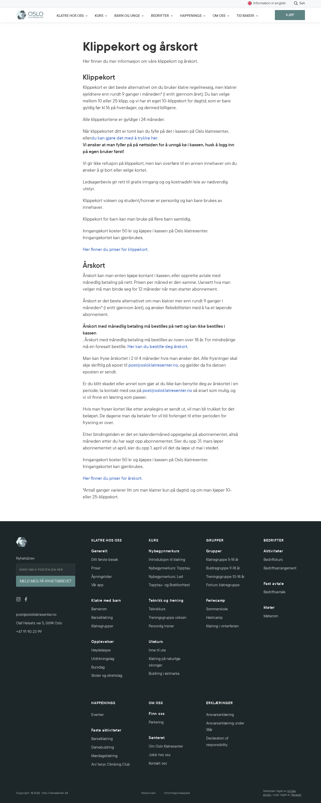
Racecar (296, 794)
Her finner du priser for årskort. (112, 478)
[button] (71, 15)
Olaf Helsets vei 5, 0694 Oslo (39, 623)
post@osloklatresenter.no (153, 365)
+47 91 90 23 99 (29, 631)
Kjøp (290, 15)
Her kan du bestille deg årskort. (157, 346)
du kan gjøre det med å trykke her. (124, 138)
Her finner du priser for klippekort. (115, 249)
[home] (30, 15)
